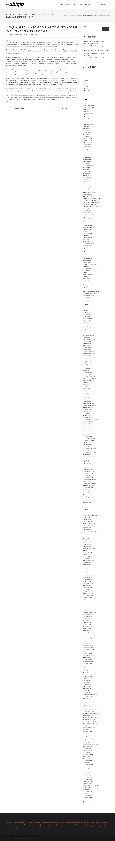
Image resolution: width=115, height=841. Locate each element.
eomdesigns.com (87, 678)
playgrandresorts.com (88, 797)
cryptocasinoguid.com (88, 196)
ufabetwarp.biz (87, 144)
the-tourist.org (86, 367)
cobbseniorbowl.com (88, 216)
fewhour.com (86, 601)
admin (16, 34)
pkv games (34, 34)
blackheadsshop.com (88, 711)
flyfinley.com (86, 554)
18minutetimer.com (88, 603)
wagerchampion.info (88, 667)
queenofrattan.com (88, 647)
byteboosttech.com (88, 130)
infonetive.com (86, 435)
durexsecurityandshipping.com (91, 220)
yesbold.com (86, 123)
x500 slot (99, 822)
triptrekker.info (86, 680)
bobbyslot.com (87, 568)
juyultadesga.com (87, 225)
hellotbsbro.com (87, 622)
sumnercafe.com (87, 260)
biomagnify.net (86, 297)
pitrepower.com (87, 475)
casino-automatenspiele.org (90, 378)
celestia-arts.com (87, 322)
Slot (74, 4)
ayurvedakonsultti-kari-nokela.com (91, 206)
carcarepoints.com (87, 241)
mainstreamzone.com (88, 607)
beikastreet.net (86, 312)
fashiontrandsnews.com (89, 192)
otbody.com (86, 382)
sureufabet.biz (86, 173)
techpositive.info (87, 630)
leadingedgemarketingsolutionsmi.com (93, 198)
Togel (94, 4)
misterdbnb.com (87, 733)
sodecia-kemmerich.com (89, 727)
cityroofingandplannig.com (90, 222)
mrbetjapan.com (87, 409)
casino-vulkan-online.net (89, 473)
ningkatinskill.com (87, 251)
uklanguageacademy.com (89, 521)
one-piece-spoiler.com (88, 655)
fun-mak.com (86, 729)
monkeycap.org (87, 361)
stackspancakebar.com (89, 456)
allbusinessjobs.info (88, 525)
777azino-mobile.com (88, 214)
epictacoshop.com (87, 436)
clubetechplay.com (87, 758)
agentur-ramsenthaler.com (89, 677)
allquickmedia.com (87, 401)
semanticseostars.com (88, 605)
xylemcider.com (87, 284)
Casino (80, 4)
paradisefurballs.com (88, 589)
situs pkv (63, 822)
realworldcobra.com (88, 661)
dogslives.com (86, 644)
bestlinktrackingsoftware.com (90, 744)
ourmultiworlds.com (88, 316)
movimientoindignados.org (90, 264)
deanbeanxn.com (87, 541)
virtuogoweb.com (87, 134)
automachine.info (87, 663)
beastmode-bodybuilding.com (90, 531)
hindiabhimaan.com (88, 493)
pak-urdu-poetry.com (88, 634)
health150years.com (88, 349)
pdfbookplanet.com (88, 645)
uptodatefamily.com (88, 268)
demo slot (93, 822)
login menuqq (26, 826)
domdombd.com (87, 760)
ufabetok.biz (86, 183)
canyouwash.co (87, 111)
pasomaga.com (87, 290)
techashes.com (86, 109)
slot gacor (69, 822)
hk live (84, 75)
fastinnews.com (87, 766)
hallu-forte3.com (87, 462)
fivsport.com (86, 253)
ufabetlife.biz (86, 163)
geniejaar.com (86, 566)
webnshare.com (87, 611)
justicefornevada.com (88, 618)
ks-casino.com (86, 239)
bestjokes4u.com (87, 562)
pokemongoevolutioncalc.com (90, 785)
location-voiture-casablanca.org (91, 713)
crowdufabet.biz (87, 187)
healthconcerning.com (88, 597)
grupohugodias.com (88, 245)
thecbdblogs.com (87, 497)
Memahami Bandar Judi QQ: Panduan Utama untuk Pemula (95, 59)
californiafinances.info (88, 440)
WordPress (34, 838)
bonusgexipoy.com (88, 754)
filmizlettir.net (86, 314)
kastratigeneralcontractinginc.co (91, 200)
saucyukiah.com (87, 310)
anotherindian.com (88, 282)
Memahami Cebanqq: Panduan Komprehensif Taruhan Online (95, 47)
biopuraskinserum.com (89, 438)
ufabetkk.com (86, 400)
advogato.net (86, 368)
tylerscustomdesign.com (89, 339)
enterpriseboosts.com (88, 374)
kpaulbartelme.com (88, 715)
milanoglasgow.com (88, 460)
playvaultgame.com (88, 795)
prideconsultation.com (88, 556)
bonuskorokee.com (88, 752)
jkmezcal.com (86, 735)
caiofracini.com (87, 628)
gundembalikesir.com (88, 119)
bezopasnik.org (87, 427)
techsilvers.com (87, 249)
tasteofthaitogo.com (88, 423)
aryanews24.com (87, 210)
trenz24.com (86, 386)
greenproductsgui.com (89, 595)
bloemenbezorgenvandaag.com (91, 419)
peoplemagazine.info (88, 107)
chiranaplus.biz (87, 454)
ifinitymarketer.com (88, 770)
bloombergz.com (87, 372)
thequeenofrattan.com (88, 649)
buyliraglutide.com (87, 138)
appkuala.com (86, 413)
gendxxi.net (86, 682)
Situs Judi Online (102, 4)
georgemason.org (87, 517)
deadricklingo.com (87, 671)
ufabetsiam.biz (86, 152)
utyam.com (85, 272)
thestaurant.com (87, 743)
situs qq (38, 822)
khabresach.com (87, 495)
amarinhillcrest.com (88, 365)
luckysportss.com (87, 778)
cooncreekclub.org (87, 318)
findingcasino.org (87, 659)
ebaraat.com (86, 126)
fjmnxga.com (86, 429)
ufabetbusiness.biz (87, 156)
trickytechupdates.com (88, 491)
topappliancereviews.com (89, 489)
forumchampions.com (88, 324)
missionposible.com (88, 481)
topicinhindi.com (87, 519)
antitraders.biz (86, 208)
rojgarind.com (86, 599)
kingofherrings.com (88, 407)
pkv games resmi (87, 79)
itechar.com (86, 121)
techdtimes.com (87, 115)
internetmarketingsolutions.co (90, 638)
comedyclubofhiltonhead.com (90, 717)
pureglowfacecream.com (89, 405)
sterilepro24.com (87, 704)
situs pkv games (56, 822)
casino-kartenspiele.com (89, 376)
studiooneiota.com (88, 657)
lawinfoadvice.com (87, 257)
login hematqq (43, 826)
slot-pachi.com (86, 585)
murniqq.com (9, 826)
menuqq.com (9, 822)
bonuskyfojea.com (87, 750)
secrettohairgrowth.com (89, 421)
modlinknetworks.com (88, 774)
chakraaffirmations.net (88, 560)
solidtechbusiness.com (89, 706)
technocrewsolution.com (89, 353)
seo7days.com (86, 415)
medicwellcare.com (88, 696)
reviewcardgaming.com (89, 708)
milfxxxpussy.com (87, 266)
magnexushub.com (88, 132)
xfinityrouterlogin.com (88, 485)
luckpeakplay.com (87, 779)
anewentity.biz (86, 411)
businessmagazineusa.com (90, 694)
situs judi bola (76, 822)
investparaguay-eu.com (89, 233)
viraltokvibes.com (87, 355)
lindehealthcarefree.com (89, 523)
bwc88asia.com (87, 235)
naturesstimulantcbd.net (89, 293)
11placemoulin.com (88, 570)
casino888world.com (88, 731)
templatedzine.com (88, 255)
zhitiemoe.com (86, 278)
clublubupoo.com (87, 746)
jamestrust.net (86, 384)
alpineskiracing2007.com (89, 471)
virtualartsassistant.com (89, 719)
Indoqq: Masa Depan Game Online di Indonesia (96, 50)
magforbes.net (86, 359)
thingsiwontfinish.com (88, 805)
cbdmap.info (86, 539)
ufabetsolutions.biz (88, 165)
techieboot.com (87, 117)
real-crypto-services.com (89, 227)
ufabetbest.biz (86, 171)
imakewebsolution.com (89, 548)
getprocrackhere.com (88, 764)
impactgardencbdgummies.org (91, 291)
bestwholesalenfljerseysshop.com (91, 202)
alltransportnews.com (88, 191)
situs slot (85, 73)
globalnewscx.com (87, 642)
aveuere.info (86, 591)
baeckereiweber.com (88, 105)
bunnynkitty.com (87, 425)
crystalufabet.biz (87, 181)
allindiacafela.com (87, 469)
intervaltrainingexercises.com (90, 737)
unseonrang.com (87, 632)
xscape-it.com (86, 212)
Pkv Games (68, 4)
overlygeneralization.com (89, 612)
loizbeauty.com (87, 390)
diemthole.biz (86, 398)
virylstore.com (86, 345)
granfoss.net (86, 468)
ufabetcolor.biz (87, 159)
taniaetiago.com (87, 286)
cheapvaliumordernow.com (90, 723)
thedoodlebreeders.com (89, 243)
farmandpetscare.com (88, 624)
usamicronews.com (88, 781)
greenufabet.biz (87, 157)
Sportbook (87, 4)
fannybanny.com (87, 768)
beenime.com (86, 725)
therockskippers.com (88, 466)
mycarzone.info (87, 686)
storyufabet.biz (87, 177)
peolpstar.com (86, 337)
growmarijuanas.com (88, 609)
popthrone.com (87, 544)
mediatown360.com (88, 477)
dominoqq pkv (23, 822)
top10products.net (87, 527)
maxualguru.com (87, 581)
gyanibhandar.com (87, 142)
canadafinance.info (88, 442)
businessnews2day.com (89, 700)
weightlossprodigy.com (89, 576)
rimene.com (86, 446)
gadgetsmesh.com (87, 616)
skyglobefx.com (87, 673)
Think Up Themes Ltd (17, 838)
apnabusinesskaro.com (89, 501)
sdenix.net (85, 363)
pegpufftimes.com (87, 320)
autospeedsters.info (88, 665)
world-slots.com (87, 546)
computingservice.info (88, 626)
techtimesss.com (87, 343)
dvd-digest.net (86, 450)
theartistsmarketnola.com (89, 452)
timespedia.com (87, 394)
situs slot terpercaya (19, 824)
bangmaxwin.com (87, 433)
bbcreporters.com (87, 194)
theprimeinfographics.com (89, 721)
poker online (86, 90)
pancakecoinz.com (87, 552)
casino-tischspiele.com (88, 380)
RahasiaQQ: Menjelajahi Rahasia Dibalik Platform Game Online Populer (93, 42)
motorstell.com (87, 347)
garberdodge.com (87, 332)
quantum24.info (87, 690)
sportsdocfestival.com (88, 801)
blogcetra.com (86, 636)
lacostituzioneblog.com (89, 274)
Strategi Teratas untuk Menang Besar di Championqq (93, 54)
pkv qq (16, 822)
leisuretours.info (87, 620)
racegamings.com (87, 789)
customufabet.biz (87, 175)
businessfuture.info (88, 535)
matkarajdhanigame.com (89, 543)
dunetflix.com (86, 262)
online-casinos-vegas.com (89, 483)
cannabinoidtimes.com (89, 593)
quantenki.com (86, 692)
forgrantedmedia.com (88, 335)
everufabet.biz (86, 185)
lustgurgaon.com (87, 564)
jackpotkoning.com (88, 772)
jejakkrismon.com (87, 396)
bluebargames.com (88, 326)
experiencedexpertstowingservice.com (93, 710)
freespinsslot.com (87, 587)
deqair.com (86, 247)
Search (84, 26)
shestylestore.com (87, 803)
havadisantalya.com (88, 113)
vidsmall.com (86, 698)
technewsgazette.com (88, 403)
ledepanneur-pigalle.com (89, 448)
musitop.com (86, 270)
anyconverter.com (87, 392)
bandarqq (85, 77)
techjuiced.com (87, 128)
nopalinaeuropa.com (88, 295)
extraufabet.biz (87, 161)
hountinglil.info (86, 558)
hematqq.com (18, 826)
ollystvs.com (86, 640)
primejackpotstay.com (88, 791)
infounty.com (86, 231)
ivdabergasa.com (87, 224)
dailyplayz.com (86, 762)
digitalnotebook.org (88, 579)
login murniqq (34, 826)
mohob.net (85, 574)
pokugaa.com (86, 793)
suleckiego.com (87, 502)
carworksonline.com (88, 341)
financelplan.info (87, 533)
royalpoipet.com (87, 741)
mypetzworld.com (87, 229)
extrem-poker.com (87, 237)
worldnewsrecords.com (89, 702)
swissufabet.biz (87, 154)
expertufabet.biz (87, 148)
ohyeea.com (86, 276)
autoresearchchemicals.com (90, 499)
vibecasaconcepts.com (89, 688)
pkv (84, 82)
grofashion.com (87, 783)
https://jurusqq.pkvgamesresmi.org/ (15, 828)
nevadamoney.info (87, 444)
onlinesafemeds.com (88, 140)
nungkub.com (86, 280)
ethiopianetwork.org (88, 614)
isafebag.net (86, 370)
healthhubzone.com (88, 124)
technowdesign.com (88, 218)
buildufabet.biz (87, 189)
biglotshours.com (87, 136)
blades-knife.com (87, 653)
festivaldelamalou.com (88, 328)
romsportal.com (87, 799)
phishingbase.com (87, 787)
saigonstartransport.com (89, 431)
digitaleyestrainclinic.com (89, 479)
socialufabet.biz (87, 167)
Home (61, 4)
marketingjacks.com (88, 487)
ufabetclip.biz (86, 146)
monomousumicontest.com (90, 669)
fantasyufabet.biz (87, 150)
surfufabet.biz (86, 169)
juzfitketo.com (86, 288)
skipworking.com (87, 388)
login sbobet (88, 824)
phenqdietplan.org (87, 258)
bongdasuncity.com (88, 583)
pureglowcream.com (88, 417)
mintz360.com (86, 572)
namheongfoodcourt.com (89, 458)
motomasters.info (87, 684)
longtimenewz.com (87, 776)
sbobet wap (96, 824)
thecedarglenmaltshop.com (90, 515)
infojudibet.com (87, 537)
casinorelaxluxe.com (88, 756)
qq (83, 92)
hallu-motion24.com (88, 464)
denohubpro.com (87, 651)
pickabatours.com (87, 529)
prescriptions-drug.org (89, 351)
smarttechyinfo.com (88, 578)
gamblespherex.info (88, 675)
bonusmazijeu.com (88, 748)
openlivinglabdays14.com (89, 204)
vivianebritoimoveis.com (89, 357)
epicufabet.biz (86, 179)
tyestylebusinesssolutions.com (90, 739)
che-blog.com (86, 550)
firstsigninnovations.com (89, 330)
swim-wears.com (87, 334)
